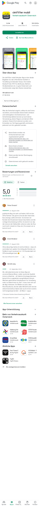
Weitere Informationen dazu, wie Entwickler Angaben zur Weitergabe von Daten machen (21, 140)
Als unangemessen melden (13, 367)
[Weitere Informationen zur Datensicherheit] (11, 165)
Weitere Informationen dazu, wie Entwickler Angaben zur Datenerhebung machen (21, 149)
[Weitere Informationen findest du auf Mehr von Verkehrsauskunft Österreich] (35, 314)
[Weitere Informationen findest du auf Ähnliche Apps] (35, 346)
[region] (19, 24)
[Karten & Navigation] (11, 100)
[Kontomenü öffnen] (35, 2)
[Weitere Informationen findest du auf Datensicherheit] (35, 106)
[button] (26, 25)
